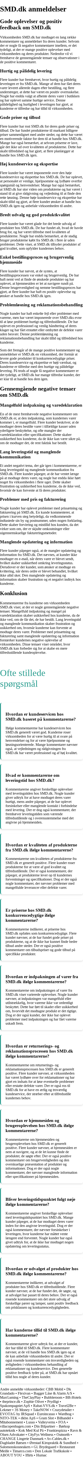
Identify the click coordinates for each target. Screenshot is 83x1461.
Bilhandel (64, 1418)
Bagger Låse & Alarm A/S (53, 1393)
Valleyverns (46, 1422)
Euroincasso (46, 1414)
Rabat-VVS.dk (44, 1406)
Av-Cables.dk (57, 1439)
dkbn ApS (28, 1418)
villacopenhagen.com (15, 1426)
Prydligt (53, 1402)
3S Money (22, 1410)
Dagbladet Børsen (13, 1443)
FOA (62, 1422)
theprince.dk (11, 1402)
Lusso (30, 1422)
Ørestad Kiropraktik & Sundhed (53, 1443)
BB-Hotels (73, 1397)
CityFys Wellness (40, 1434)
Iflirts (29, 1455)
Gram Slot (46, 1418)
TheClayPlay (31, 1397)
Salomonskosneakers (15, 1447)
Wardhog (64, 1414)
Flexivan (24, 1393)
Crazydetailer (62, 1410)
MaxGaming (9, 1397)
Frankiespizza (57, 1430)
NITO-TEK (9, 1418)
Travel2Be (66, 1406)
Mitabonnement (11, 1422)
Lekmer (5, 1410)
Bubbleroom (53, 1397)
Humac (41, 1455)
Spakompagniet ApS (15, 1406)
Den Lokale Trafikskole (52, 1451)
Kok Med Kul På (31, 1430)
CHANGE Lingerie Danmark (22, 1439)
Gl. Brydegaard (45, 1447)
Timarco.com (22, 1451)
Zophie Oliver (34, 1402)
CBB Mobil (54, 1389)
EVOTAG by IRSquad (17, 1414)
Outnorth (63, 1434)
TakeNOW (41, 1410)
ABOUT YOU (11, 1455)
